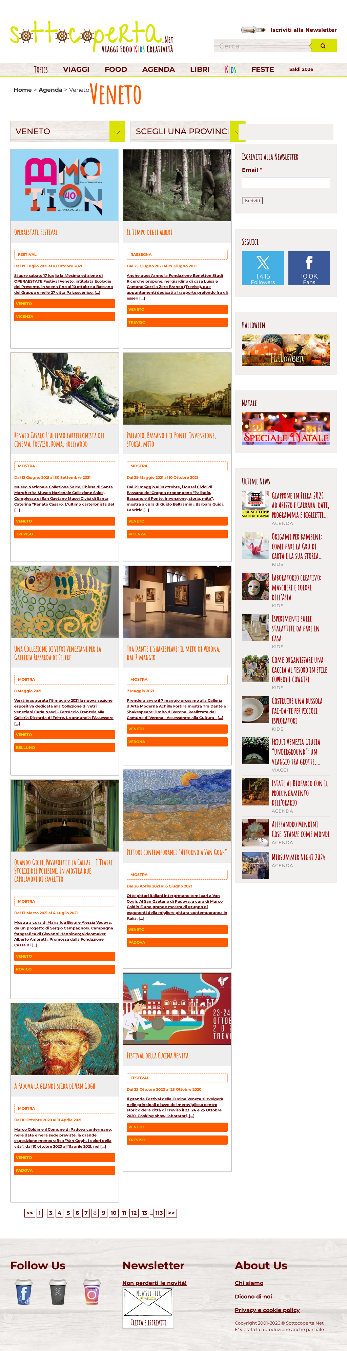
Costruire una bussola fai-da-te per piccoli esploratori (297, 710)
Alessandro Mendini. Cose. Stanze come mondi (301, 829)
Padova (136, 942)
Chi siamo (249, 1283)
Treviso (136, 322)
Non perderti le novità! (154, 1283)
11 (124, 1213)
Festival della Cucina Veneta (157, 1055)
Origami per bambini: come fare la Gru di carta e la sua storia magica (297, 546)
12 (134, 1213)
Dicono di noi (253, 1296)
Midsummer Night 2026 (299, 857)
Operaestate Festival (36, 232)
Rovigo (24, 969)
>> (171, 1213)
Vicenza (24, 316)
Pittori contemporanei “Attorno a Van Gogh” (177, 852)
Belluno (25, 747)
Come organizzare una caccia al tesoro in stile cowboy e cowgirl (299, 669)
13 (144, 1213)
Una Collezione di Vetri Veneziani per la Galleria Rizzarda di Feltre (57, 653)
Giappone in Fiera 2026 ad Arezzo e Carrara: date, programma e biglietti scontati (300, 505)
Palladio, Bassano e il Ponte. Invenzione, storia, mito (171, 439)
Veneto (24, 303)
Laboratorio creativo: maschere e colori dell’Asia (296, 587)
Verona (136, 741)
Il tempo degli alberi (149, 232)
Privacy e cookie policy (267, 1310)
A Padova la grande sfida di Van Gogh (54, 1085)
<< (29, 1213)
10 (114, 1213)
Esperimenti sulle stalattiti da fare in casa (296, 628)
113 (159, 1213)
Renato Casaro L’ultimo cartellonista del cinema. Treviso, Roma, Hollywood (59, 439)
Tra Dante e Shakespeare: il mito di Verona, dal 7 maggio (173, 653)
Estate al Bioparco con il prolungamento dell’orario (300, 792)
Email (252, 170)
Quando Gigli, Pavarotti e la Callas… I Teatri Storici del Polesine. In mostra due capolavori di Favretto (63, 870)
